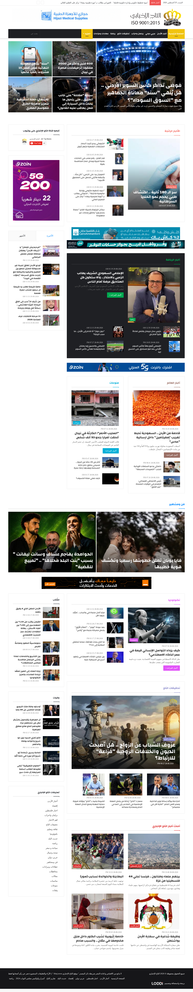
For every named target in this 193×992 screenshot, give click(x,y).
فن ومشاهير (52, 862)
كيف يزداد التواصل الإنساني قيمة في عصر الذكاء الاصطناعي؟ (155, 652)
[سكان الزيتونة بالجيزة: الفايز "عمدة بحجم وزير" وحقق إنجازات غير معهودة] (117, 210)
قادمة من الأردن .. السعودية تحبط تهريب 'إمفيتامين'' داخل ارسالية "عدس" (157, 437)
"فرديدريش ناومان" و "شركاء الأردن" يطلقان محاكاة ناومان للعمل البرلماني (30, 252)
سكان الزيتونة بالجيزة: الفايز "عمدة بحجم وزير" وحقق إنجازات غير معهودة (89, 213)
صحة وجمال (52, 853)
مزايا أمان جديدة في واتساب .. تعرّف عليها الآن (89, 614)
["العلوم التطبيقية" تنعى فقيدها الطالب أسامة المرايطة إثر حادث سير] (51, 769)
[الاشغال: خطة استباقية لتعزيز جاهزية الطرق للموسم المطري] (30, 94)
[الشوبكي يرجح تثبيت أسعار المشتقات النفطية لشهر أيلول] (115, 144)
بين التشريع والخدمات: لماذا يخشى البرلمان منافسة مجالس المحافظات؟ (27, 659)
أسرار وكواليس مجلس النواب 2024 (30, 978)
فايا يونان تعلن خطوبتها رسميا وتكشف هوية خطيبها (141, 563)
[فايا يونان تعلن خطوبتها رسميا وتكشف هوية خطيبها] (140, 542)
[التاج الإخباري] (157, 17)
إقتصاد (55, 806)
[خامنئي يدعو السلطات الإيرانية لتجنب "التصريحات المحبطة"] (171, 466)
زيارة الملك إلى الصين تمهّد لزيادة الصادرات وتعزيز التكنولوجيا (28, 674)
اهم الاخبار (53, 820)
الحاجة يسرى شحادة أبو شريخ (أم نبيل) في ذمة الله (27, 754)
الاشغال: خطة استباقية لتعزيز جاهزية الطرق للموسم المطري (33, 104)
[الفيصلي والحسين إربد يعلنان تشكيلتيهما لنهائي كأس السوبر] (115, 346)
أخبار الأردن (162, 33)
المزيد (87, 33)
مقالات (55, 876)
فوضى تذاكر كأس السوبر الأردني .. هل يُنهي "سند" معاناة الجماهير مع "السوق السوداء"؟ (141, 92)
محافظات (53, 871)
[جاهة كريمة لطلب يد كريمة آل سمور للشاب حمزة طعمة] (51, 290)
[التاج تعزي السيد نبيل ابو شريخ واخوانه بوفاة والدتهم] (51, 741)
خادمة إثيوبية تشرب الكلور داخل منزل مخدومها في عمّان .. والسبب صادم (98, 938)
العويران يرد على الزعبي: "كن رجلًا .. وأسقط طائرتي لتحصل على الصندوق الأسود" (88, 177)
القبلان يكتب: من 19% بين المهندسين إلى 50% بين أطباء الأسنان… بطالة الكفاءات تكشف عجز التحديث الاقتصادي (28, 628)
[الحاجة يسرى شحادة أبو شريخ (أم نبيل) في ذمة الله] (51, 756)
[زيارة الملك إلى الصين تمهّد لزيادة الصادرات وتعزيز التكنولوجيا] (51, 675)
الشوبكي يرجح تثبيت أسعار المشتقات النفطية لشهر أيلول (91, 145)
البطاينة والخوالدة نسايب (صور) (101, 876)
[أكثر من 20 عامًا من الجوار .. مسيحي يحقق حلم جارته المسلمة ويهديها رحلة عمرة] (110, 462)
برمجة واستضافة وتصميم (174, 983)
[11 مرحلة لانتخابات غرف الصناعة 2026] (51, 320)
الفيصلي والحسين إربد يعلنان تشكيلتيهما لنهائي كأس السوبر (90, 347)
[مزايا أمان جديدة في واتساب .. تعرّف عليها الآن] (115, 613)
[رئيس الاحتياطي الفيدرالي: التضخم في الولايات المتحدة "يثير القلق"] (171, 481)
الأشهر (22, 236)
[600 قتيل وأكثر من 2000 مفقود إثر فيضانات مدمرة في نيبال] (74, 58)
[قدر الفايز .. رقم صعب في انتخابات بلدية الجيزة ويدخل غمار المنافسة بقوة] (119, 158)
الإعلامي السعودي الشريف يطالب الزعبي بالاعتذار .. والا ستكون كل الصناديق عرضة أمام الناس (100, 277)
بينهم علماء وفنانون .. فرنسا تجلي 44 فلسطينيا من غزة (154, 878)
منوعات (54, 886)
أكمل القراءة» (172, 455)
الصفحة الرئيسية (176, 33)
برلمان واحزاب (137, 33)
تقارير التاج (51, 978)
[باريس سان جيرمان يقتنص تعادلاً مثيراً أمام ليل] (171, 331)
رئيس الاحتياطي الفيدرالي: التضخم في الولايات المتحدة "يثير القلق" (148, 484)
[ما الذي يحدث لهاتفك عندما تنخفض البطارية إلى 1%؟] (115, 642)
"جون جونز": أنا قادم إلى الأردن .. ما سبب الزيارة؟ (89, 332)
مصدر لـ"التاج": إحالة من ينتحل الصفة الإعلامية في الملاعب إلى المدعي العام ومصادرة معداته (126, 804)
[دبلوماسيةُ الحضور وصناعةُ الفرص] (51, 647)
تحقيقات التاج (123, 33)
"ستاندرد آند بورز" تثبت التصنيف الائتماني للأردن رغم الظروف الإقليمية (119, 3)
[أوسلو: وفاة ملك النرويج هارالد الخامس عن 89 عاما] (51, 710)
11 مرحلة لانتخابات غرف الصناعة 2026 (29, 318)
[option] (96, 76)
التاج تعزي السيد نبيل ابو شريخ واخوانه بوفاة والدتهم (29, 741)
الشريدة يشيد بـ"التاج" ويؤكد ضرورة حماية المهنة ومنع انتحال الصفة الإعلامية (89, 804)
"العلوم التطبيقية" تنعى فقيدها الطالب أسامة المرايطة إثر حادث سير (29, 769)
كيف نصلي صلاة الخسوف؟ (88, 478)
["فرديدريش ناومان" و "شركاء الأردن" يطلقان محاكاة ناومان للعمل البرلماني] (51, 251)
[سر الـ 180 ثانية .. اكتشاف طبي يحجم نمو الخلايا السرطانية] (154, 174)
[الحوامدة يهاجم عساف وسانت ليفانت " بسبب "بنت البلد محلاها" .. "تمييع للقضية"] (52, 542)
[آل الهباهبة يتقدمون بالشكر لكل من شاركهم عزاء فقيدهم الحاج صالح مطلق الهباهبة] (51, 723)
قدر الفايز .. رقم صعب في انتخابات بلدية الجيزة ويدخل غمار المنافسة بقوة (89, 161)
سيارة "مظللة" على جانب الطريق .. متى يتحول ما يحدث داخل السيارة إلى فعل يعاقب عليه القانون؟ (75, 101)
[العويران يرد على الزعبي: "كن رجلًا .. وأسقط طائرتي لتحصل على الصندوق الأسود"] (117, 174)
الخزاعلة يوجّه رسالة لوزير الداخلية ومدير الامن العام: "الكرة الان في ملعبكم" (165, 804)
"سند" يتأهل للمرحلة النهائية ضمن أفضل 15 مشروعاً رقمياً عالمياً (34, 68)
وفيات (55, 890)
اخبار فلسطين (51, 810)
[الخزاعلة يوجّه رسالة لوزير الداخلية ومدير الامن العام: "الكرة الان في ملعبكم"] (163, 784)
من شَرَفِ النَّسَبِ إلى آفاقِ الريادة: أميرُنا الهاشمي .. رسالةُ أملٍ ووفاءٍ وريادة (28, 305)
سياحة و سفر (52, 848)
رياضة (112, 33)
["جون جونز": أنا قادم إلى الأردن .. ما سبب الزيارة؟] (118, 331)
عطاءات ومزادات (101, 33)
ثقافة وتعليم (52, 829)
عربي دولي (150, 33)
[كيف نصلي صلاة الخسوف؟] (110, 478)
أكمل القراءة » (115, 295)
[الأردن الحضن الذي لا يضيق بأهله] (51, 612)
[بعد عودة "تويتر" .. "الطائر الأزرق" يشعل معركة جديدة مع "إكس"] (115, 627)
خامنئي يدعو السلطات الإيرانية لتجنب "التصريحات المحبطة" (147, 467)
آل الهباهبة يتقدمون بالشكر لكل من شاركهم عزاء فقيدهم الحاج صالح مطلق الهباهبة (27, 725)
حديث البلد (53, 839)
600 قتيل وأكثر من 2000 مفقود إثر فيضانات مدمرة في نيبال (75, 68)
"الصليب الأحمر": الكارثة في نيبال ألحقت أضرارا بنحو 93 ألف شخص (97, 435)
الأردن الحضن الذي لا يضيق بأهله (28, 610)
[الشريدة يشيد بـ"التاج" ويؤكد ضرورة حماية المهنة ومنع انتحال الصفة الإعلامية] (94, 784)
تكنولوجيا (54, 834)
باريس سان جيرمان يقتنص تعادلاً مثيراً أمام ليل (147, 332)
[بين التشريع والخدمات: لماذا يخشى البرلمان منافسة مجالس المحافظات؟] (51, 660)
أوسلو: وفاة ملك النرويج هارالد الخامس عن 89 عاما (28, 708)
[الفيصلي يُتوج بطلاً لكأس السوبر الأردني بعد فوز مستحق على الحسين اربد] (174, 346)
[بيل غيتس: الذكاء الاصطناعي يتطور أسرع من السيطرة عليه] (115, 657)
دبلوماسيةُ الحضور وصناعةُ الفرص (28, 644)
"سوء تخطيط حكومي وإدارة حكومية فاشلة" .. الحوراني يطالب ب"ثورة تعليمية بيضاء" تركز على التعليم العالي (89, 195)
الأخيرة (50, 236)
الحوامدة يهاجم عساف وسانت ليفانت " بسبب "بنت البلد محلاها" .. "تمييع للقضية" (53, 560)
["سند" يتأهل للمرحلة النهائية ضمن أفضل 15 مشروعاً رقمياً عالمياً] (30, 58)
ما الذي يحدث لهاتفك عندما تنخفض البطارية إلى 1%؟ (89, 643)
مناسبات (54, 881)
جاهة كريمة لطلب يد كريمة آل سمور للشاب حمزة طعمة (27, 290)
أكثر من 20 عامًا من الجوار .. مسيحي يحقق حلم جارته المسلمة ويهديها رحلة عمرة (87, 465)
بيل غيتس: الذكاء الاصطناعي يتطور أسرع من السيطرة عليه (89, 658)
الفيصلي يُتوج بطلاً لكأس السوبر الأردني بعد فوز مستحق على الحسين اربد (144, 349)
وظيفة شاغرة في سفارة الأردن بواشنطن (159, 938)
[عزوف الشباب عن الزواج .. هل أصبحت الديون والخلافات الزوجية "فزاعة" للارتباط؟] (126, 732)
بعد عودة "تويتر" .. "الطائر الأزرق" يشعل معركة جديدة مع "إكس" (90, 628)
